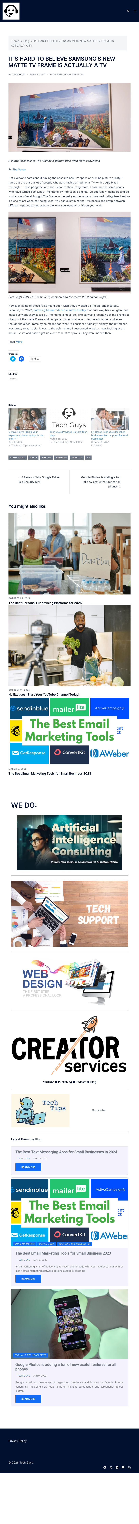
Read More (28, 1256)
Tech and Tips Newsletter (67, 74)
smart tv (76, 457)
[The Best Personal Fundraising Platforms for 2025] (69, 553)
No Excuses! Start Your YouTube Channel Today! (43, 694)
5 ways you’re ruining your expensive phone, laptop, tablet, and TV (26, 435)
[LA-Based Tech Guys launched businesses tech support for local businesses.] (110, 419)
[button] (128, 11)
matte (33, 457)
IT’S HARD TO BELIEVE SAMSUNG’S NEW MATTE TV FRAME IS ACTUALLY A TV (68, 1344)
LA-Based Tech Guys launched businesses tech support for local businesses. (109, 435)
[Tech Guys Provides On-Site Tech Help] (69, 419)
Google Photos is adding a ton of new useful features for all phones (100, 482)
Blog (26, 41)
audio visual (17, 457)
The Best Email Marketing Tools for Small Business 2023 (49, 773)
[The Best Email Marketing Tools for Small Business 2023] (69, 730)
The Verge (19, 169)
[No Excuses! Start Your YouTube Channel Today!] (69, 645)
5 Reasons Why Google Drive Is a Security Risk (54, 1458)
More (19, 341)
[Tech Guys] (11, 10)
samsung (61, 457)
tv (88, 457)
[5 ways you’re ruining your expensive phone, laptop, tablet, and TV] (27, 419)
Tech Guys (19, 74)
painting (46, 457)
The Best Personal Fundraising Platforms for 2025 (45, 603)
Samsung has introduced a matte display (60, 310)
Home (15, 41)
